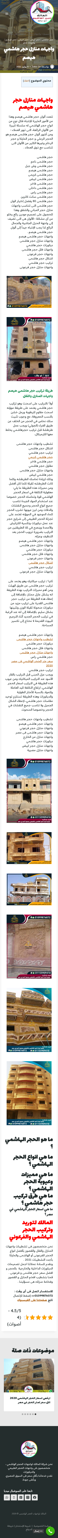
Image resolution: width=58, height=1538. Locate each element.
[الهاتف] (14, 1497)
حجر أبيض (35, 39)
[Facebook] (35, 1497)
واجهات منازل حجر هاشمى (36, 652)
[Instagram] (28, 1497)
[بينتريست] (21, 1497)
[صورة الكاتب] (52, 66)
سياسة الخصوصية (42, 1526)
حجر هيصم (11, 39)
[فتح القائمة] (7, 13)
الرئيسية (47, 33)
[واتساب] (7, 1497)
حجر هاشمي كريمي (40, 457)
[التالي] (10, 1385)
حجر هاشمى (47, 39)
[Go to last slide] (48, 1385)
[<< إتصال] (50, 1531)
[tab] (35, 1414)
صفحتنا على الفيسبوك (32, 1300)
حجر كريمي (23, 39)
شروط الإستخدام (23, 1526)
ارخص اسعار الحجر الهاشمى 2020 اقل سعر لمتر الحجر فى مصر (30, 1400)
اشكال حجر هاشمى (41, 562)
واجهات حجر (29, 42)
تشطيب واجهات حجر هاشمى (34, 639)
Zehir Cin (36, 66)
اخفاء (26, 80)
